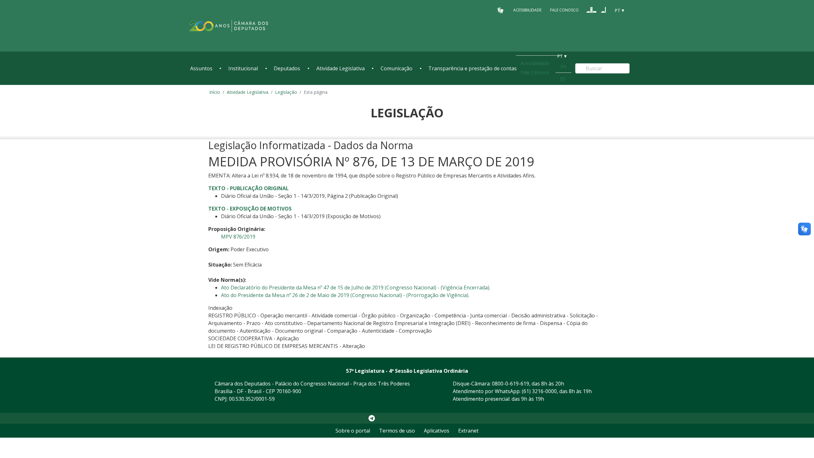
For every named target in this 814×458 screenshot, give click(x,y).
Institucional (243, 68)
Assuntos (201, 68)
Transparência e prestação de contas (472, 68)
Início (214, 92)
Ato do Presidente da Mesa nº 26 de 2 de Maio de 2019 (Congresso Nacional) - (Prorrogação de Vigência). (345, 295)
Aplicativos (436, 430)
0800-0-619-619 (510, 383)
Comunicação (396, 68)
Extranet (468, 430)
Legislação (286, 92)
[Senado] (603, 10)
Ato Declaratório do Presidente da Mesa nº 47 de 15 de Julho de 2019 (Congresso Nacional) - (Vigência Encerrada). (355, 287)
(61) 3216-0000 (539, 391)
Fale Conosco (564, 10)
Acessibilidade (527, 10)
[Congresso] (591, 10)
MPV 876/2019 (238, 236)
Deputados (287, 68)
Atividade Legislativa (340, 68)
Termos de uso (397, 430)
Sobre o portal (352, 430)
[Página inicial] (228, 26)
